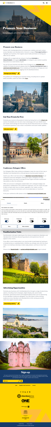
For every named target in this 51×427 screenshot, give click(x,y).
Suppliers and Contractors (24, 385)
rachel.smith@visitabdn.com (29, 249)
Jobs (16, 385)
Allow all (42, 226)
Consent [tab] (9, 203)
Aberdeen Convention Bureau (34, 176)
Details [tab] (25, 203)
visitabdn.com (40, 64)
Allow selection (25, 226)
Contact (34, 385)
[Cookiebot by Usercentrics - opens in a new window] (44, 200)
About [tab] (42, 203)
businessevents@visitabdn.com (37, 193)
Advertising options (10, 303)
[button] (46, 3)
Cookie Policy (21, 423)
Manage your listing (10, 73)
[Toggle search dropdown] (43, 3)
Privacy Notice (29, 423)
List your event (8, 129)
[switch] (19, 221)
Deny (9, 226)
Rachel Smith (14, 249)
